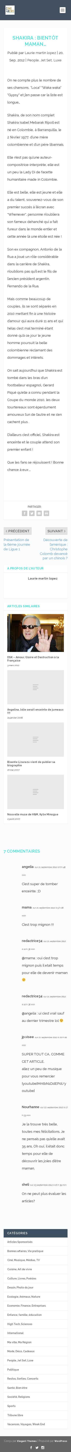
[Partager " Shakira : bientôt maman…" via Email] (39, 513)
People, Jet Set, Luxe (44, 60)
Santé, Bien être (17, 1387)
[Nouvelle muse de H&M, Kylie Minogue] (35, 792)
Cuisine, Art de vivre (19, 1269)
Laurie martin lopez (40, 53)
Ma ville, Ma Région (19, 1342)
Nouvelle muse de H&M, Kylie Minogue (32, 814)
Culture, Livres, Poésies (21, 1278)
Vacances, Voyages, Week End (26, 1424)
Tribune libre (15, 1415)
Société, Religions (18, 1396)
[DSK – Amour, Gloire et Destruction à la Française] (35, 633)
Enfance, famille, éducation (24, 1314)
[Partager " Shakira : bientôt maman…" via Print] (46, 513)
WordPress (60, 1441)
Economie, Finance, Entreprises (26, 1305)
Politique (13, 1369)
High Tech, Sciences (19, 1324)
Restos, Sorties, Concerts (22, 1378)
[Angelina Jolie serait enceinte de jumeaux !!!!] (35, 687)
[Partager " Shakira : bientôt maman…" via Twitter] (32, 513)
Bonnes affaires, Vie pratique (25, 1251)
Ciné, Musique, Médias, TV (23, 1260)
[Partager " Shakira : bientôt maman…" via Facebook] (24, 513)
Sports (11, 1406)
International (15, 1333)
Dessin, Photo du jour (20, 1287)
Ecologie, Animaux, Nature (23, 1296)
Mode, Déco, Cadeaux (20, 1351)
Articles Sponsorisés (19, 1241)
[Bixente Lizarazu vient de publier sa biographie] (35, 740)
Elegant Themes (27, 1441)
